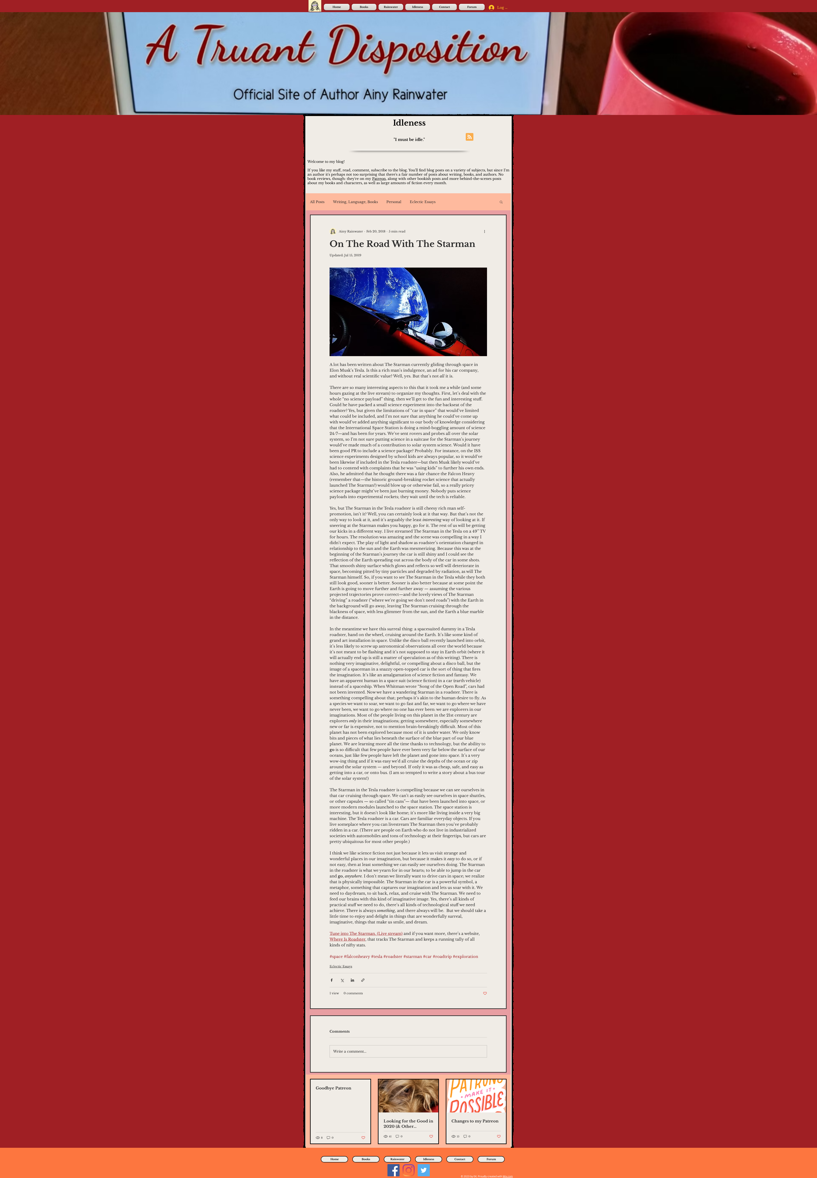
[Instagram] (409, 1170)
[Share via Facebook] (332, 980)
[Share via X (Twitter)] (342, 980)
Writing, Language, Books (355, 202)
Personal (393, 202)
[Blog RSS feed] (469, 137)
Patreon (379, 178)
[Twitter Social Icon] (424, 1170)
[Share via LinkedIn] (352, 980)
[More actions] (484, 231)
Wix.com (508, 1176)
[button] (501, 201)
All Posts (317, 202)
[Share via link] (363, 980)
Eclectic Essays (423, 202)
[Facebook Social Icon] (393, 1170)
